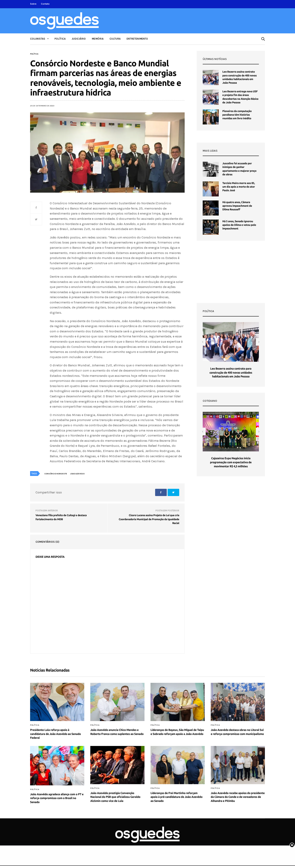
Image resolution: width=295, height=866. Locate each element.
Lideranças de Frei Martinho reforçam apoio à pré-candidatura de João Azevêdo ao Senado (176, 796)
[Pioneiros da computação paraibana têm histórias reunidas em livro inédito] (211, 116)
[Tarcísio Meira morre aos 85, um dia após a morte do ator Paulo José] (211, 188)
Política (60, 38)
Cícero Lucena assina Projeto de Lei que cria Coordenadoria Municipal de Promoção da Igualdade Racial (149, 519)
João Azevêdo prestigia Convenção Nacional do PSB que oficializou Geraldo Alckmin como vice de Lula (115, 796)
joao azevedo (77, 474)
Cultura (115, 38)
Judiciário (79, 38)
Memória (98, 38)
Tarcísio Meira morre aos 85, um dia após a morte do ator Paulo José (238, 187)
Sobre (33, 4)
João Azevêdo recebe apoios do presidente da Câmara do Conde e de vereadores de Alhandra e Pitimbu (238, 796)
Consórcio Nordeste (55, 474)
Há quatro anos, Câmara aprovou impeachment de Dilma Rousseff (237, 206)
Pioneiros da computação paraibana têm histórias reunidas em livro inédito (237, 115)
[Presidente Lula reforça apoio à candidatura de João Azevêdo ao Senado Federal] (57, 702)
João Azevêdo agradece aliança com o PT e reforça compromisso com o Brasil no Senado (56, 798)
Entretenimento (137, 38)
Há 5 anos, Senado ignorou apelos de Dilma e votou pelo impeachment (239, 225)
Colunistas (37, 38)
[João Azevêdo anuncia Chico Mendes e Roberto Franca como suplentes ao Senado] (117, 702)
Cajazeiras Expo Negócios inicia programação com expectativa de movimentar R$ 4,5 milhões (230, 462)
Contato (45, 4)
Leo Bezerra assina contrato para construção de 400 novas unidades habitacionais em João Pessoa (231, 372)
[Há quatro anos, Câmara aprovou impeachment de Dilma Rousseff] (211, 208)
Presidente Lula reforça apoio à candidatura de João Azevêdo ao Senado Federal (55, 733)
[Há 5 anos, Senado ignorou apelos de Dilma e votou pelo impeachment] (211, 227)
